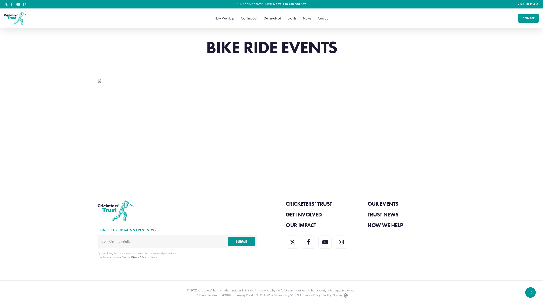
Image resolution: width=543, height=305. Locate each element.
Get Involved (304, 214)
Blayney (337, 295)
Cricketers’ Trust (309, 203)
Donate (528, 18)
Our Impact (301, 225)
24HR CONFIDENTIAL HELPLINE (271, 4)
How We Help (385, 225)
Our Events (383, 203)
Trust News (383, 214)
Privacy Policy (312, 295)
